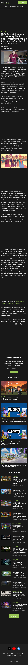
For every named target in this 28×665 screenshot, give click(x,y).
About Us (5, 653)
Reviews (7, 6)
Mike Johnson (16, 531)
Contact (12, 653)
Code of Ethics (11, 655)
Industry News (16, 523)
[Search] (15, 2)
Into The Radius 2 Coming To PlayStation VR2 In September (19, 584)
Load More (14, 616)
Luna (13, 598)
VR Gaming (15, 476)
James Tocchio (16, 519)
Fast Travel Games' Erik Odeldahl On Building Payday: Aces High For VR (19, 563)
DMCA (19, 655)
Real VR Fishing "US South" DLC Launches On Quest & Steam (19, 574)
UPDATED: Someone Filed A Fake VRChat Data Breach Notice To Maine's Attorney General (14, 420)
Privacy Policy (21, 653)
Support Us (22, 2)
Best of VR (13, 6)
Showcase (20, 6)
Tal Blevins (5, 46)
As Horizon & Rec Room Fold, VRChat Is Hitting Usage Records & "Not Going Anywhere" (12, 443)
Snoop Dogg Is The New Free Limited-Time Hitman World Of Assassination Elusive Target (19, 551)
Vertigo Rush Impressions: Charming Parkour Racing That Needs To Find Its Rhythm (19, 480)
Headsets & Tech (17, 591)
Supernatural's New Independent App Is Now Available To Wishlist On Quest (18, 539)
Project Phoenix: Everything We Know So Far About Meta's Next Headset (18, 595)
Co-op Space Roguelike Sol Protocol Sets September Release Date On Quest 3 (19, 606)
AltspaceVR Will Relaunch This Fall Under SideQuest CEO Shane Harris (12, 398)
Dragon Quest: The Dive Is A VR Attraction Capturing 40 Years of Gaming (19, 493)
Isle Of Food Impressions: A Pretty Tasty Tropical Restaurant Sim (19, 504)
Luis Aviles (15, 508)
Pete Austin (15, 485)
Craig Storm (16, 542)
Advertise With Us (14, 657)
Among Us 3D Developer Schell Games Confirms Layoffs (17, 527)
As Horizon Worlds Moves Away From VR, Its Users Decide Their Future (13, 466)
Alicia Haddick (16, 496)
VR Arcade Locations (18, 489)
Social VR (4, 31)
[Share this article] (26, 48)
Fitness (14, 535)
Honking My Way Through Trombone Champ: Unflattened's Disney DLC (19, 516)
